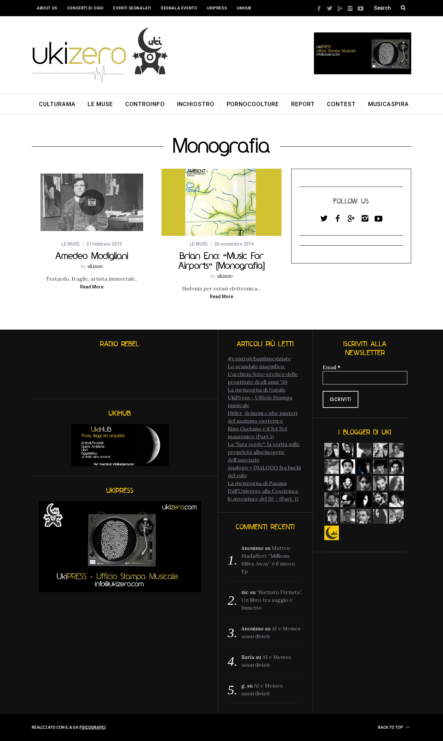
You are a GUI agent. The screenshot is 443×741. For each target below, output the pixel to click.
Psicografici (92, 727)
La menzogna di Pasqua (257, 483)
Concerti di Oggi (85, 8)
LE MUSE (71, 244)
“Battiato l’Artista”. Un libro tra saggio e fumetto (271, 600)
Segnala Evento (179, 8)
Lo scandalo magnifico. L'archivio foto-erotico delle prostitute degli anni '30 (263, 374)
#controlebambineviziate (259, 358)
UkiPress (217, 8)
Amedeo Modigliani (91, 255)
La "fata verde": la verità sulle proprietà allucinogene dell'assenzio (264, 452)
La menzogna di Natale (256, 389)
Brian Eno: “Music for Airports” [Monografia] (221, 260)
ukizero (95, 265)
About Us (47, 8)
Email (331, 367)
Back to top (391, 727)
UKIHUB (244, 8)
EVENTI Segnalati (132, 8)
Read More (91, 287)
